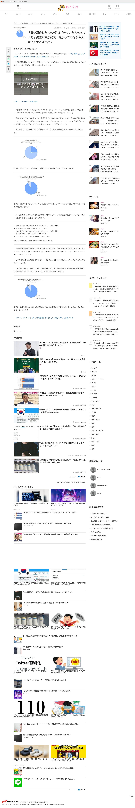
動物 (104, 14)
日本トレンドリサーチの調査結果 (26, 102)
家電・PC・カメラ (97, 430)
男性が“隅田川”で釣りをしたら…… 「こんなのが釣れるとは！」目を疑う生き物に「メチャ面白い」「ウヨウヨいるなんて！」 (110, 123)
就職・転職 (95, 434)
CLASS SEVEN (102, 485)
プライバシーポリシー (37, 804)
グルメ (55, 14)
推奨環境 (61, 804)
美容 (93, 449)
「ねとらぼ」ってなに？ (97, 513)
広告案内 (18, 804)
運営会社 (49, 804)
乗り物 (94, 412)
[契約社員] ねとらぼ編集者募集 (99, 524)
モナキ (99, 493)
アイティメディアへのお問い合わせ (101, 528)
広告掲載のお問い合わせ (97, 535)
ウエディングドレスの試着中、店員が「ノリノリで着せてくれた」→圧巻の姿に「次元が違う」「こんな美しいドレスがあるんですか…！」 (110, 147)
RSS (45, 804)
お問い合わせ (26, 804)
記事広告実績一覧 (95, 539)
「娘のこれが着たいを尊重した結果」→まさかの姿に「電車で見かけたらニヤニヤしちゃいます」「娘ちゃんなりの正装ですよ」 (110, 159)
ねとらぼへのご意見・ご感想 (99, 517)
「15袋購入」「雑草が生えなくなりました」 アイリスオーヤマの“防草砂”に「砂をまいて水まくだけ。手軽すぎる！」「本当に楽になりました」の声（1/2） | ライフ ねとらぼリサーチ (105, 306)
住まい (80, 14)
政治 (93, 438)
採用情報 (55, 804)
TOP (6, 14)
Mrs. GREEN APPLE (103, 470)
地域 (67, 14)
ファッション (96, 401)
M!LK (99, 477)
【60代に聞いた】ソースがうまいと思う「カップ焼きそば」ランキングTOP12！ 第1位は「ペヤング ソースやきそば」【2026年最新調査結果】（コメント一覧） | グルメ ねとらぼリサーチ (106, 348)
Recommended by (73, 476)
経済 (93, 445)
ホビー (94, 405)
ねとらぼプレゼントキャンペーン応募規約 (103, 521)
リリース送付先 (95, 532)
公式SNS (12, 804)
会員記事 (128, 14)
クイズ (43, 14)
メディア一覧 (5, 804)
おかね (94, 375)
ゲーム (94, 390)
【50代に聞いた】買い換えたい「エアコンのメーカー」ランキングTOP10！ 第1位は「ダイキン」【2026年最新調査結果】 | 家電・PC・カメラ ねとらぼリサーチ (105, 320)
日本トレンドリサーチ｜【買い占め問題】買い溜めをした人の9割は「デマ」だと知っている (44, 318)
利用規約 (131, 796)
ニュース (18, 14)
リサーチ (116, 14)
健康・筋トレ (96, 419)
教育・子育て (96, 441)
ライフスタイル (96, 408)
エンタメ (30, 14)
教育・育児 (92, 14)
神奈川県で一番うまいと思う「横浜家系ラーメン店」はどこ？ (110, 246)
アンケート (94, 197)
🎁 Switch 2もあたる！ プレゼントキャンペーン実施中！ (14, 1)
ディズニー (95, 394)
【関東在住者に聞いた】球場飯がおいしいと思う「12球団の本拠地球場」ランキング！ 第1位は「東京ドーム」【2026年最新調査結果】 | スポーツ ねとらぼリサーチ (105, 292)
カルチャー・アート (98, 379)
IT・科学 (94, 368)
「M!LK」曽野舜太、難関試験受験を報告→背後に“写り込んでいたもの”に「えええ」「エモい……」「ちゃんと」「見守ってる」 (110, 111)
